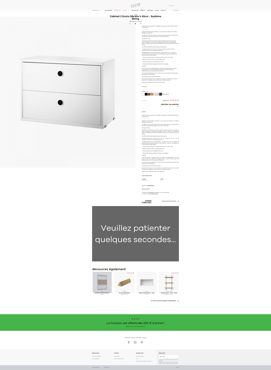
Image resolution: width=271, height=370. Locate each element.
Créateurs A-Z (96, 10)
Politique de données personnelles (143, 361)
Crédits (177, 367)
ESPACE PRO (107, 367)
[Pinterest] (140, 23)
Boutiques (176, 10)
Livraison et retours (96, 356)
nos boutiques (154, 193)
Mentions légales (140, 356)
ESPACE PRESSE (95, 367)
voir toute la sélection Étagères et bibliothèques (163, 300)
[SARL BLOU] (135, 4)
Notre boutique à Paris (119, 358)
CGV (177, 363)
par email (151, 192)
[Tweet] (135, 23)
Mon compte (171, 5)
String (135, 14)
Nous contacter (95, 358)
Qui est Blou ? (117, 356)
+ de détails (144, 86)
